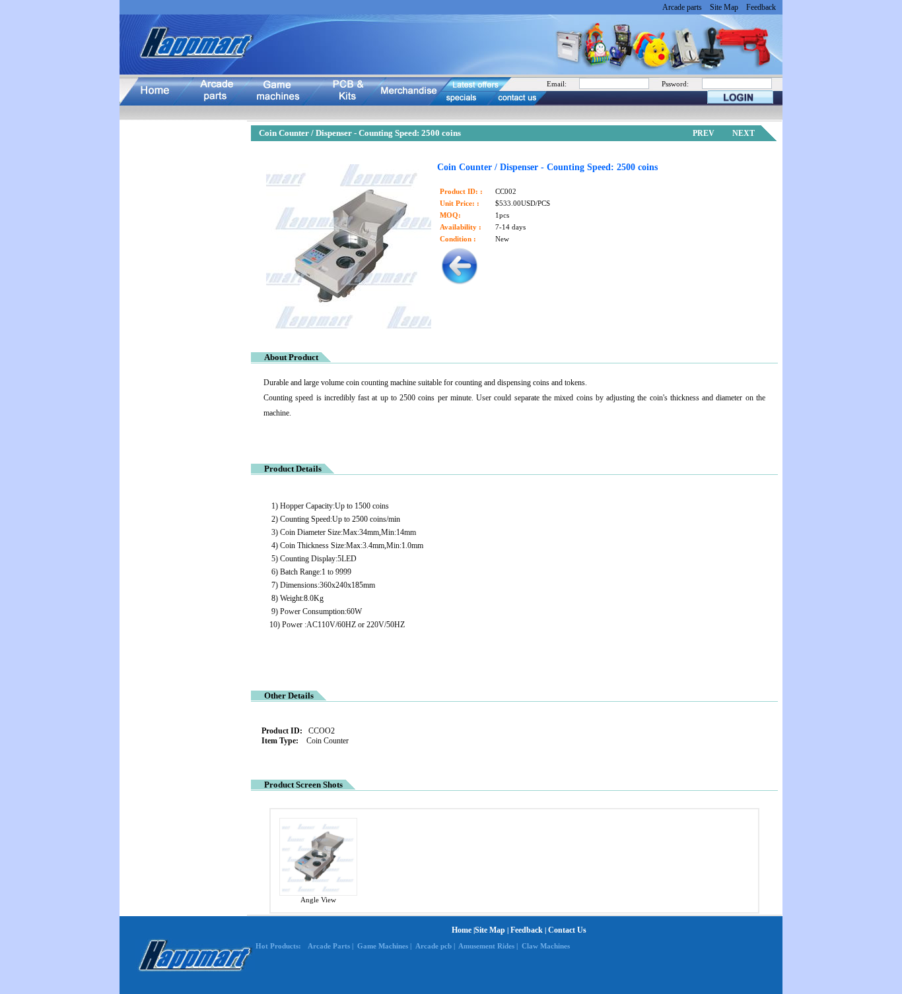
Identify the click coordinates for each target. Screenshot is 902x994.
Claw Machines (546, 946)
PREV (703, 133)
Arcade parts (682, 7)
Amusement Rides (486, 946)
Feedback (761, 7)
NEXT (743, 133)
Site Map (724, 7)
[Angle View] (318, 893)
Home (461, 930)
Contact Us (567, 930)
